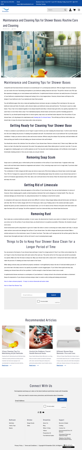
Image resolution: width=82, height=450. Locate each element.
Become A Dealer (63, 423)
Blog (44, 425)
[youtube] (43, 412)
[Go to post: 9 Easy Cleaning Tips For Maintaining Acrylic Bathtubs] (13, 337)
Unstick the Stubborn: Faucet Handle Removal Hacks (40, 352)
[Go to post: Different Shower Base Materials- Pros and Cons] (68, 337)
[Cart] (74, 10)
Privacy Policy (19, 445)
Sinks (28, 425)
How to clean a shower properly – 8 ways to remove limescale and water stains (26, 281)
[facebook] (38, 412)
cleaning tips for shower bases (42, 117)
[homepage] (5, 9)
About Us (45, 423)
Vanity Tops (12, 425)
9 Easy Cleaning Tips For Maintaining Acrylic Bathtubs (12, 352)
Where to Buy (46, 428)
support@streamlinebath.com (25, 4)
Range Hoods (30, 423)
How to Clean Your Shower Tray (13, 285)
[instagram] (40, 412)
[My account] (70, 10)
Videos (45, 430)
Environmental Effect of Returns (65, 431)
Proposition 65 (47, 433)
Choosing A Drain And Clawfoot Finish (65, 435)
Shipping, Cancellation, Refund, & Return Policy (65, 438)
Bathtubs (11, 423)
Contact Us (62, 428)
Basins (11, 428)
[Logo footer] (68, 446)
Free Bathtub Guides (48, 435)
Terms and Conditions (31, 445)
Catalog (61, 425)
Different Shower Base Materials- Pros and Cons (66, 352)
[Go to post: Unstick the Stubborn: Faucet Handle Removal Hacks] (41, 337)
